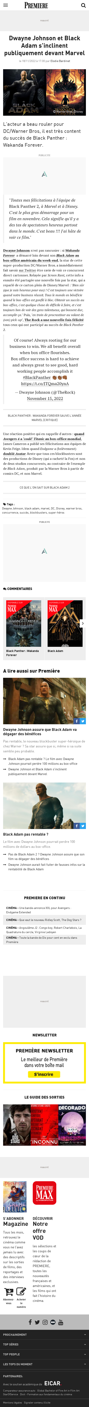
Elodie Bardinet (60, 61)
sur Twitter (27, 270)
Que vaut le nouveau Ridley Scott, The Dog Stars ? (43, 920)
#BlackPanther (37, 377)
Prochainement (15, 1334)
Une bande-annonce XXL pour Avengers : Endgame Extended (38, 910)
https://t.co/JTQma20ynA (45, 383)
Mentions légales (12, 1402)
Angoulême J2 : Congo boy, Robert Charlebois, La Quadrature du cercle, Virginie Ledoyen (44, 930)
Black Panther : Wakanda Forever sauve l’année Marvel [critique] (44, 418)
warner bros (74, 508)
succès (24, 512)
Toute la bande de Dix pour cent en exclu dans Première (41, 940)
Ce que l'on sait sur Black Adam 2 (45, 487)
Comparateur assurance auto (19, 1390)
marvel (45, 508)
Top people (11, 1354)
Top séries (10, 1344)
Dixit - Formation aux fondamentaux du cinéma (46, 1394)
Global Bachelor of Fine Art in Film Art (58, 1390)
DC (53, 508)
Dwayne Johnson (12, 508)
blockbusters (38, 512)
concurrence (10, 512)
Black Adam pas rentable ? (25, 834)
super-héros (56, 512)
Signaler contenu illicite (37, 1402)
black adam (32, 508)
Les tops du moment (17, 1364)
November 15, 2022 (45, 398)
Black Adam (55, 651)
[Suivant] (83, 623)
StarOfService (10, 1394)
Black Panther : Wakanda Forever (22, 653)
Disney (60, 508)
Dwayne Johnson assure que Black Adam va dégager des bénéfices (40, 731)
